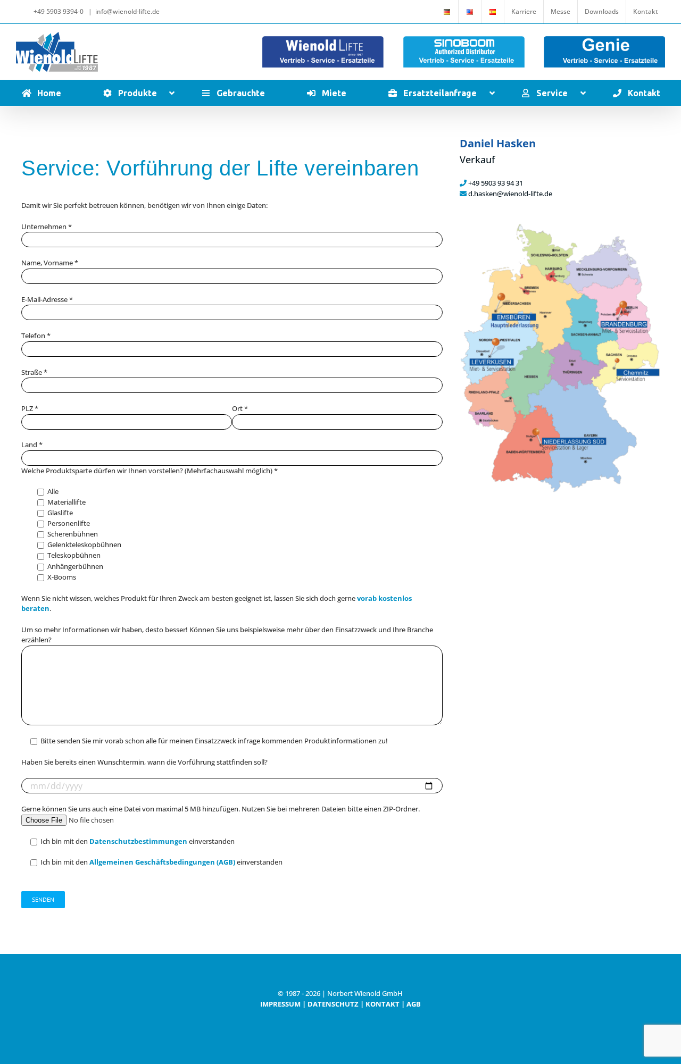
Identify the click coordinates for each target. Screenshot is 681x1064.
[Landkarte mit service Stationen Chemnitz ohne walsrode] (560, 226)
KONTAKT (383, 1004)
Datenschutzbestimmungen (139, 841)
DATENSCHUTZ (333, 1004)
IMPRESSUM (280, 1004)
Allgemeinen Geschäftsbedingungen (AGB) (163, 862)
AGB (413, 1004)
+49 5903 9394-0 (59, 11)
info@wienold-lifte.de (127, 11)
